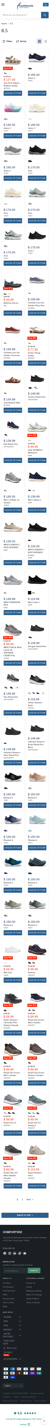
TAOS (6, 975)
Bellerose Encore (11, 303)
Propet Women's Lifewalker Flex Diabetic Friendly (11, 1022)
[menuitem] (13, 1317)
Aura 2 (31, 251)
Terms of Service (33, 1302)
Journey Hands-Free (36, 397)
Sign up (34, 1270)
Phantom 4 (8, 798)
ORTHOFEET (33, 400)
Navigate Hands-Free (37, 646)
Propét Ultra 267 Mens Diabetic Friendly (11, 1175)
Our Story (7, 1283)
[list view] (45, 41)
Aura (30, 171)
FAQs (5, 1294)
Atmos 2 (31, 78)
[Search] (45, 15)
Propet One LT (10, 1123)
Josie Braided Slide (12, 403)
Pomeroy (32, 972)
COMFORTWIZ (12, 1232)
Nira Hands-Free (11, 697)
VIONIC (6, 505)
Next (29, 1199)
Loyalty (29, 1287)
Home (4, 23)
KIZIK (30, 455)
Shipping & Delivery (34, 1290)
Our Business (8, 1287)
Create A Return (32, 1298)
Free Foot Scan (9, 1290)
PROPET (31, 975)
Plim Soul (8, 972)
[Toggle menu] (20, 1316)
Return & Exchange (34, 1294)
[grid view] (39, 41)
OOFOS (31, 708)
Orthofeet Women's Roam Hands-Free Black (36, 744)
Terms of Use (8, 1302)
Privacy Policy (8, 1298)
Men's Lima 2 (34, 602)
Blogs (5, 1306)
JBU (5, 306)
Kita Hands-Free (11, 444)
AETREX (7, 88)
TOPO (30, 81)
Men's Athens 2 (34, 500)
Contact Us (30, 1283)
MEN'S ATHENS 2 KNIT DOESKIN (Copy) (36, 552)
